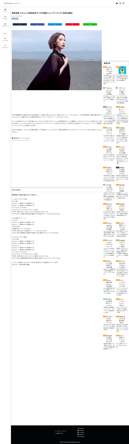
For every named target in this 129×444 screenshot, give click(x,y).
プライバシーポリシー (61, 431)
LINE (90, 24)
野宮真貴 (15, 18)
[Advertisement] (57, 102)
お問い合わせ (59, 433)
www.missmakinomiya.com (20, 140)
